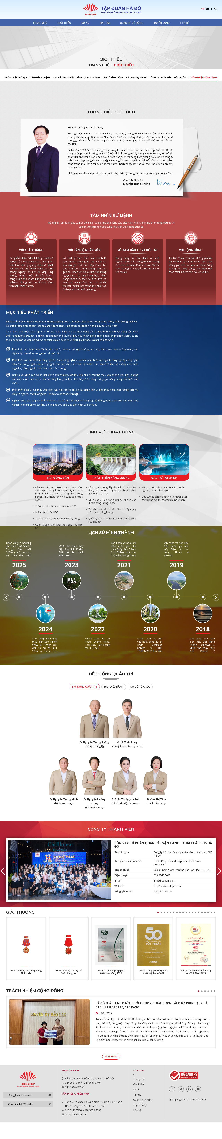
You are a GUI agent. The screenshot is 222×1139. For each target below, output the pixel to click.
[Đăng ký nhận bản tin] (49, 1095)
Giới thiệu (64, 22)
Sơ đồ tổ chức (140, 686)
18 (211, 912)
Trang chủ (40, 22)
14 (198, 912)
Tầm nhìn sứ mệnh (40, 77)
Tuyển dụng (162, 22)
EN (207, 9)
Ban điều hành (113, 686)
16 (205, 912)
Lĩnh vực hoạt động (88, 77)
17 (208, 912)
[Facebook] (172, 1089)
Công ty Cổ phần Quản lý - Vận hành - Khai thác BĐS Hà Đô (163, 844)
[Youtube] (198, 1089)
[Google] (189, 1089)
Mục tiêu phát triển (63, 77)
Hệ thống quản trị (136, 77)
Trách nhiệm (203, 77)
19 (214, 912)
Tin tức (105, 22)
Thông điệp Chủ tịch (16, 77)
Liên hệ (184, 22)
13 (195, 912)
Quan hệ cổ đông (131, 22)
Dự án (85, 22)
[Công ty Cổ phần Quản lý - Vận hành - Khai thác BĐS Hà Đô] (59, 870)
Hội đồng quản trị (84, 686)
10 (186, 912)
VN (202, 9)
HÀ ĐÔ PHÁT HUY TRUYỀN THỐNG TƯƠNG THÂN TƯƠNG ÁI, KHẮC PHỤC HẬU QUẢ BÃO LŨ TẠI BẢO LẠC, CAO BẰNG (151, 1005)
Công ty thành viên (160, 77)
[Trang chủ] (111, 9)
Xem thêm (111, 1056)
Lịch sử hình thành (113, 77)
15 (202, 912)
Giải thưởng (180, 77)
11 (189, 912)
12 (192, 912)
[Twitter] (181, 1089)
